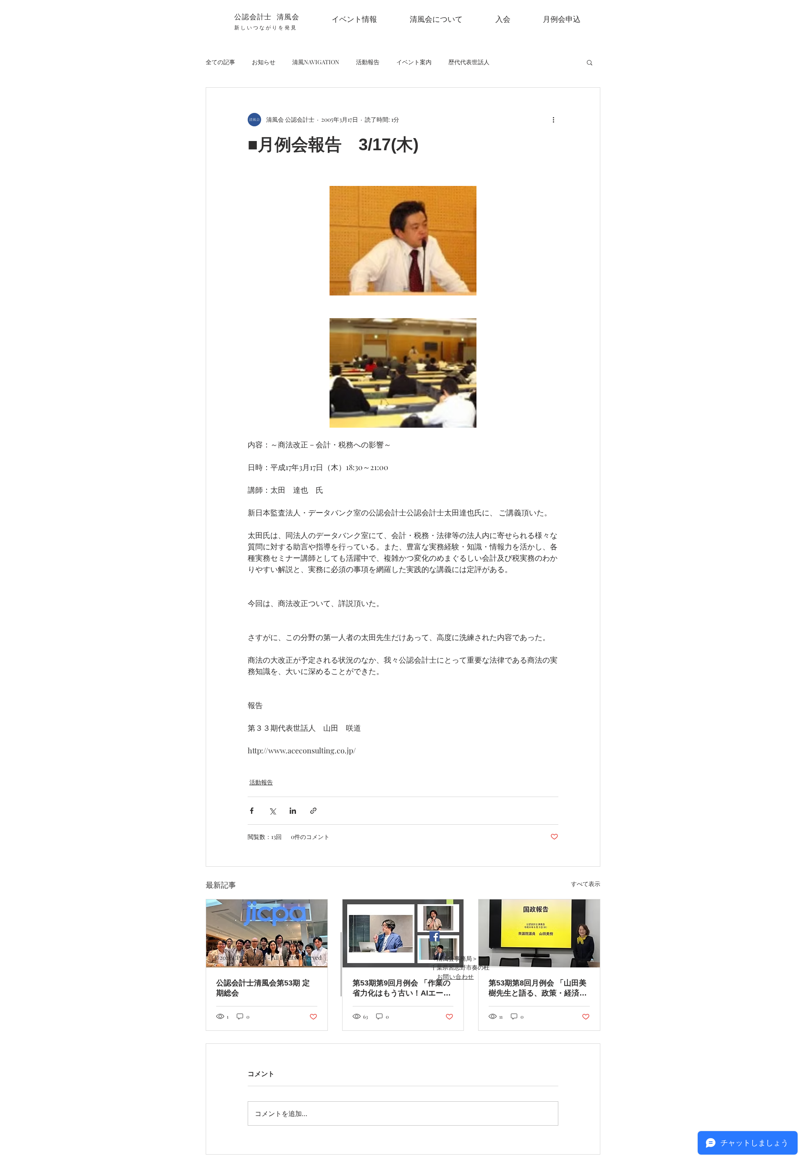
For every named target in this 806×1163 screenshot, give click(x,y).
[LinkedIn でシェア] (293, 811)
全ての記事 (220, 62)
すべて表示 (585, 884)
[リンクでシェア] (313, 811)
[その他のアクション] (553, 120)
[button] (590, 62)
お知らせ (263, 62)
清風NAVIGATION (315, 62)
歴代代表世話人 (468, 62)
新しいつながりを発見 (265, 27)
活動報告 (367, 62)
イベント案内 (414, 62)
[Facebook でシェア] (252, 811)
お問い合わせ (455, 976)
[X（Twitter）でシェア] (272, 811)
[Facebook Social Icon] (434, 936)
